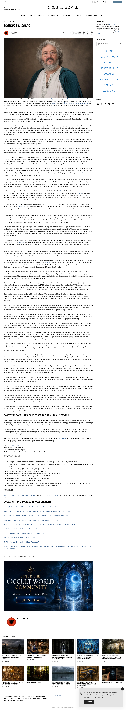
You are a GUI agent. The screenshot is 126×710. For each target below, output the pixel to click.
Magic (54, 103)
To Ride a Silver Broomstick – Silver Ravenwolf (21, 542)
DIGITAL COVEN (109, 57)
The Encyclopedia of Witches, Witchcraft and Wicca (20, 495)
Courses (109, 74)
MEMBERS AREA (109, 79)
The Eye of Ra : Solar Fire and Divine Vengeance (12, 683)
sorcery (88, 173)
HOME (109, 51)
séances (21, 242)
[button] (120, 44)
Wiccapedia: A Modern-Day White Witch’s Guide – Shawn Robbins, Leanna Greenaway (36, 515)
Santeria (47, 262)
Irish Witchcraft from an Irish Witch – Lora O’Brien (22, 529)
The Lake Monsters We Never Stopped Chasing (61, 683)
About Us (109, 91)
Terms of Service (57, 695)
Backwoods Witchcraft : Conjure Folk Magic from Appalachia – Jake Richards (32, 520)
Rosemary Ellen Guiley (50, 495)
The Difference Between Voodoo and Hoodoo (36, 656)
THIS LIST (112, 24)
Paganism (54, 99)
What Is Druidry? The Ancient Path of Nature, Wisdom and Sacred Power (112, 657)
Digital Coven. (14, 445)
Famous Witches (9, 21)
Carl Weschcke (21, 206)
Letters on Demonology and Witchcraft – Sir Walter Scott (25, 533)
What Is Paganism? (34, 682)
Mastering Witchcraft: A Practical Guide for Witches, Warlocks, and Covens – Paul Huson (37, 511)
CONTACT (109, 85)
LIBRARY (109, 62)
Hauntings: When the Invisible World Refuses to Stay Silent (62, 657)
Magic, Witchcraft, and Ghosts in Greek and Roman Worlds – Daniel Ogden (32, 507)
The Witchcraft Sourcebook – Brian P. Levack (20, 538)
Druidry (69, 99)
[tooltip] (95, 2)
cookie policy (99, 697)
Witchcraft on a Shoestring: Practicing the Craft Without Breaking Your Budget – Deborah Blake (39, 524)
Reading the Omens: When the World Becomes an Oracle (11, 657)
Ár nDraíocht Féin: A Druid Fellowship (76, 103)
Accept (89, 702)
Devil (80, 193)
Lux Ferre (14, 32)
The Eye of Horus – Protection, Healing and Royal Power (86, 684)
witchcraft (79, 173)
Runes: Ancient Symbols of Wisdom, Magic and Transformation (87, 657)
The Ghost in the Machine (112, 682)
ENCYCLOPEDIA (109, 68)
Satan (62, 191)
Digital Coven (62, 438)
